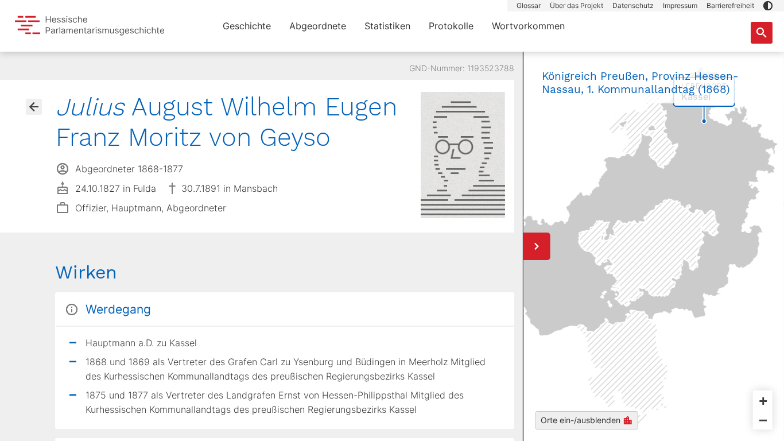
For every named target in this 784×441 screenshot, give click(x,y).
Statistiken (387, 26)
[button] (768, 5)
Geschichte (247, 26)
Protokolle (451, 26)
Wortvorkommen (528, 26)
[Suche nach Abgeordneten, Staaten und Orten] (762, 33)
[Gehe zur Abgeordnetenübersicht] (34, 107)
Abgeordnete (317, 26)
